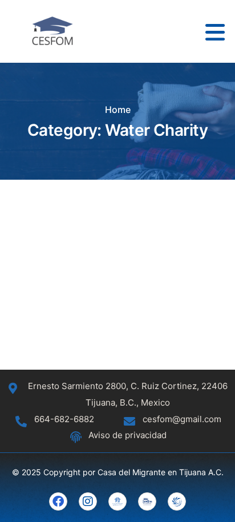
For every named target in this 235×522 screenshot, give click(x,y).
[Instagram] (88, 501)
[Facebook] (58, 501)
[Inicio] (52, 31)
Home (118, 109)
